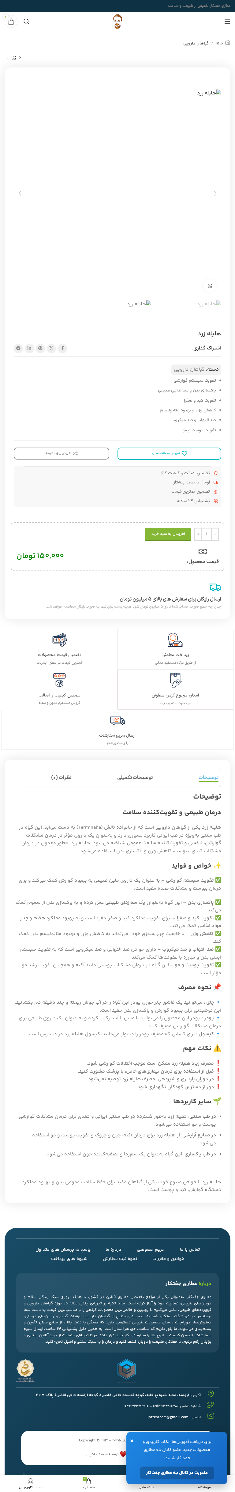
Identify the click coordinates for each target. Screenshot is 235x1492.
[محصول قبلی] (20, 58)
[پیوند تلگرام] (18, 348)
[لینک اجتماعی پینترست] (40, 348)
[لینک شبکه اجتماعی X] (51, 348)
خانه (219, 43)
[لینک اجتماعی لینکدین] (29, 348)
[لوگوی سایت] (117, 21)
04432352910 (136, 1406)
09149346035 (165, 1406)
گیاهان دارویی (196, 43)
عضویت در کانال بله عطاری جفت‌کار (177, 1473)
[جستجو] (27, 21)
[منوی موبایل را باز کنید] (227, 21)
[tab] (208, 778)
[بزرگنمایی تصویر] (210, 286)
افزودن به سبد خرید (168, 534)
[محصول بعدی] (8, 58)
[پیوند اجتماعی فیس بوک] (62, 348)
